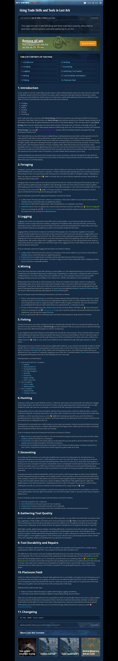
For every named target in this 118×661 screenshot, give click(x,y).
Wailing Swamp (29, 386)
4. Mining (25, 75)
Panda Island (26, 257)
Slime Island (25, 204)
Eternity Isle (25, 445)
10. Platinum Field (68, 80)
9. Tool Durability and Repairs (73, 75)
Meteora (90, 298)
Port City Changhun (30, 371)
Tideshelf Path (36, 350)
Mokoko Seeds (78, 288)
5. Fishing (25, 80)
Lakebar (26, 364)
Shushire (38, 300)
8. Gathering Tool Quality (71, 71)
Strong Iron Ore (49, 310)
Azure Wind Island (27, 504)
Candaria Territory (30, 393)
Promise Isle (90, 288)
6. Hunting (65, 62)
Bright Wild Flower (50, 209)
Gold (46, 176)
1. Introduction (27, 62)
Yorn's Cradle (28, 384)
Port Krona (27, 375)
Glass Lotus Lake (29, 380)
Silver (74, 521)
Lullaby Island (26, 200)
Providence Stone (24, 607)
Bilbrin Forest (25, 436)
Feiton (88, 352)
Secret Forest (26, 506)
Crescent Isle (25, 441)
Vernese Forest (26, 259)
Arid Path (27, 373)
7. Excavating (66, 67)
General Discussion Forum (50, 625)
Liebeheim (25, 207)
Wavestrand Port (29, 367)
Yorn (23, 314)
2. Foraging (25, 67)
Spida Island (57, 288)
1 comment (94, 18)
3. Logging (25, 71)
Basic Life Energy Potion (26, 127)
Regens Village (29, 378)
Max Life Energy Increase (47, 130)
